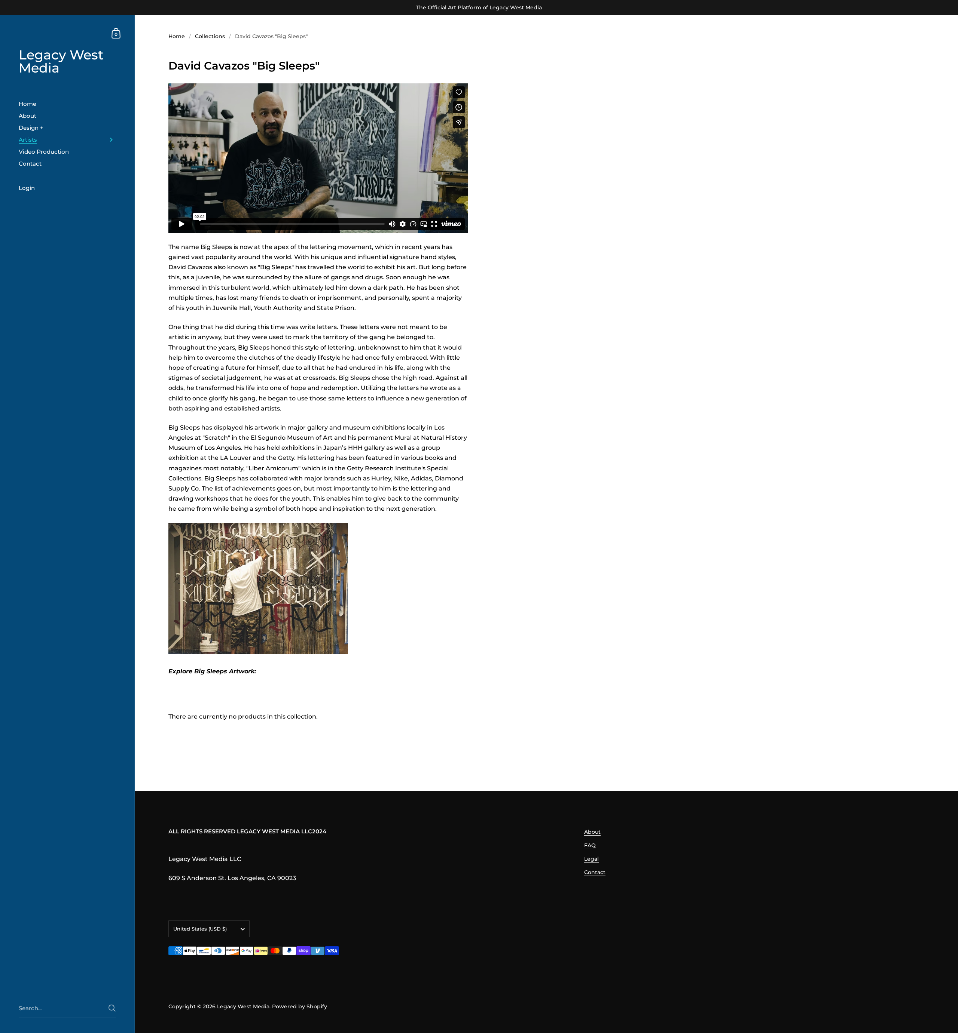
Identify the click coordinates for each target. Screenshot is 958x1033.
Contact (594, 872)
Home (176, 36)
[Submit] (112, 1008)
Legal (591, 858)
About (592, 831)
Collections (210, 36)
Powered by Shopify (299, 1006)
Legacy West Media (61, 62)
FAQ (590, 845)
